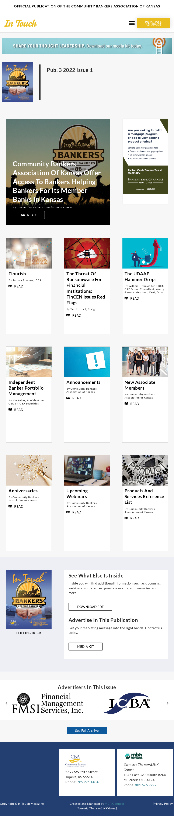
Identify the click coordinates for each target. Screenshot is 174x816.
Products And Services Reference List (144, 496)
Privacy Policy (163, 803)
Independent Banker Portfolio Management (26, 387)
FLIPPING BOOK (28, 633)
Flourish (17, 273)
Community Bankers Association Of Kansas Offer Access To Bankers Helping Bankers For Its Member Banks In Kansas (57, 181)
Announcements (83, 382)
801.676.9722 (145, 785)
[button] (132, 23)
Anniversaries (23, 490)
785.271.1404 (87, 782)
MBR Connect (114, 803)
